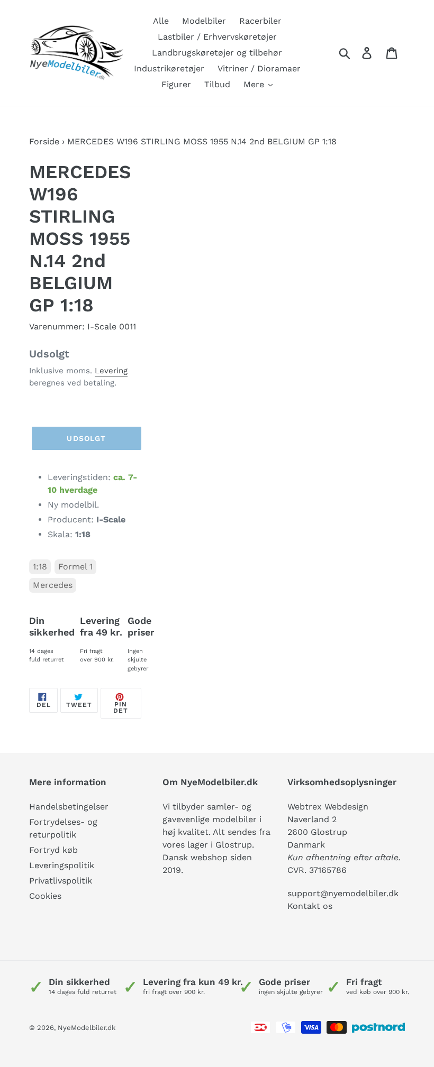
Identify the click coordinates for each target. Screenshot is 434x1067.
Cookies (45, 896)
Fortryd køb (53, 850)
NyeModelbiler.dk (86, 1028)
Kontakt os (309, 906)
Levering (111, 370)
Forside (44, 141)
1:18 (40, 567)
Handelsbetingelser (68, 807)
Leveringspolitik (61, 865)
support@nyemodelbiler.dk (343, 893)
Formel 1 (75, 567)
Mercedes (53, 585)
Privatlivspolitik (60, 881)
